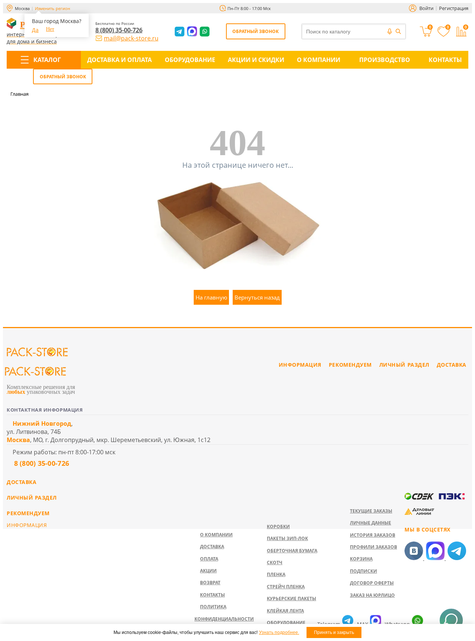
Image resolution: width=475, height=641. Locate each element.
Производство (384, 60)
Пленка (276, 574)
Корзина (361, 559)
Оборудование (190, 60)
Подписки (363, 571)
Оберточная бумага (292, 550)
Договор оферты (372, 583)
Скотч (274, 562)
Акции (208, 571)
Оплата (209, 559)
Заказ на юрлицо (372, 595)
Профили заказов (373, 547)
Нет (50, 29)
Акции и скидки (256, 60)
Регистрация (453, 8)
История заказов (372, 535)
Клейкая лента (285, 611)
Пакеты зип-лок (287, 538)
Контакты (445, 60)
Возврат (210, 582)
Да (35, 29)
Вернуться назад (257, 297)
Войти (426, 8)
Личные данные (370, 523)
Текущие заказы (371, 511)
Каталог (47, 60)
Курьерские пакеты (291, 598)
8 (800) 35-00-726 (118, 30)
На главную (211, 297)
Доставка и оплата (119, 60)
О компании (318, 60)
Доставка (212, 546)
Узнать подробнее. (279, 632)
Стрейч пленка (286, 586)
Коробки (278, 526)
